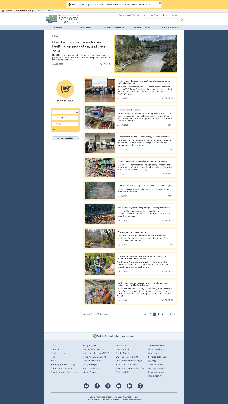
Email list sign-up (58, 353)
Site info (105, 399)
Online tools (121, 345)
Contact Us (177, 15)
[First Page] (146, 314)
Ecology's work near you (94, 349)
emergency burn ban (88, 4)
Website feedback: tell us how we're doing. (116, 336)
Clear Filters (56, 129)
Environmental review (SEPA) (96, 353)
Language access (156, 353)
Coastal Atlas (121, 353)
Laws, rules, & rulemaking (94, 357)
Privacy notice (93, 399)
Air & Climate (86, 27)
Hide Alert (154, 3)
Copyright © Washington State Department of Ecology (114, 397)
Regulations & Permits (129, 15)
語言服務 (152, 360)
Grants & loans (90, 372)
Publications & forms (92, 360)
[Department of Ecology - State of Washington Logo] (59, 19)
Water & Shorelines (114, 27)
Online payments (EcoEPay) (128, 360)
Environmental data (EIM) (127, 357)
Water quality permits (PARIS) (129, 368)
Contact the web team (131, 399)
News (53, 360)
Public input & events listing (63, 364)
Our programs (89, 345)
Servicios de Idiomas (157, 357)
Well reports (121, 372)
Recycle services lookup (126, 364)
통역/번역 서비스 (155, 364)
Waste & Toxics (142, 27)
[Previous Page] (150, 314)
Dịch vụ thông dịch (156, 368)
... (165, 314)
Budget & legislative (92, 364)
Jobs (53, 357)
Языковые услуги (156, 372)
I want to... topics (123, 349)
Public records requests (61, 368)
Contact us (55, 349)
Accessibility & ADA (156, 345)
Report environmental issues (64, 372)
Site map (115, 399)
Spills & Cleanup (170, 27)
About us (55, 345)
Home (59, 27)
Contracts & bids (90, 368)
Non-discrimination (157, 349)
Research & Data (151, 15)
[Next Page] (170, 314)
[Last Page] (175, 314)
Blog (165, 15)
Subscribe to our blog (64, 138)
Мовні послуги (155, 376)
